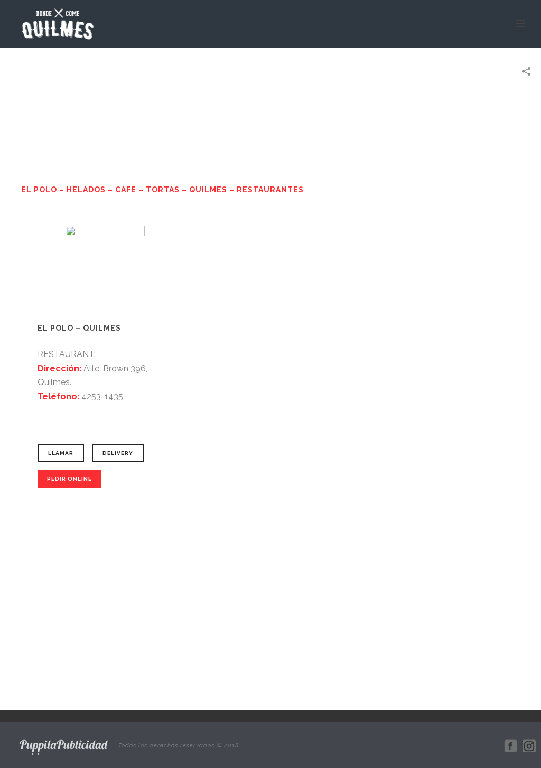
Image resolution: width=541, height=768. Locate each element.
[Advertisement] (270, 607)
